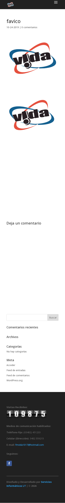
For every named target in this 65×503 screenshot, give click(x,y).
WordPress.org (14, 380)
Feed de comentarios (18, 375)
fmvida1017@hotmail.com (29, 444)
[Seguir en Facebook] (9, 463)
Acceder (10, 365)
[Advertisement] (32, 172)
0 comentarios (29, 27)
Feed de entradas (16, 370)
